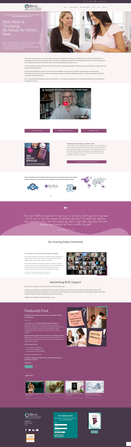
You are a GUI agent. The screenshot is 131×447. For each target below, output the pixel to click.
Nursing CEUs (94, 130)
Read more (28, 366)
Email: (56, 426)
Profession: (57, 430)
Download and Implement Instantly (87, 161)
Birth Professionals (85, 7)
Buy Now (94, 431)
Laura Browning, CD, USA (65, 229)
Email (26, 425)
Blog (98, 7)
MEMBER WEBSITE (101, 1)
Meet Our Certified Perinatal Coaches (37, 273)
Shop (94, 7)
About (65, 7)
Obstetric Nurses (73, 7)
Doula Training (37, 130)
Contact (104, 7)
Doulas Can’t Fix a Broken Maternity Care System (53, 393)
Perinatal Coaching (65, 130)
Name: (56, 423)
